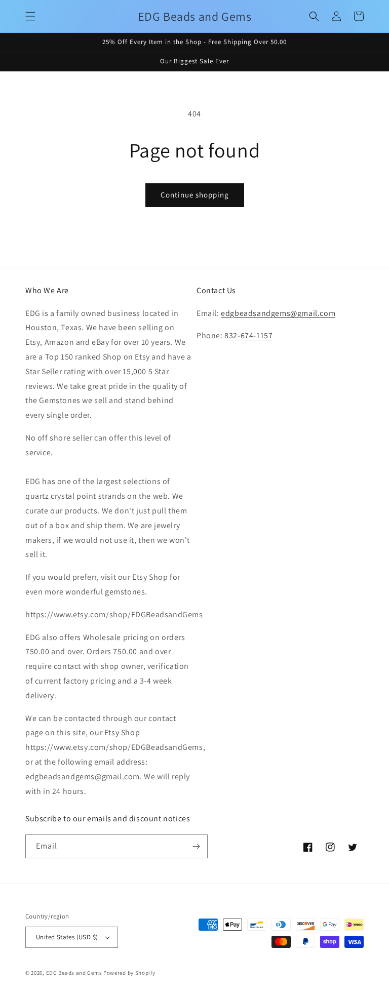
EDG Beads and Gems (74, 972)
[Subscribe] (196, 846)
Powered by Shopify (129, 972)
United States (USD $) (67, 937)
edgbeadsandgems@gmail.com (278, 313)
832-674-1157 (248, 335)
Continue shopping (195, 195)
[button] (30, 16)
